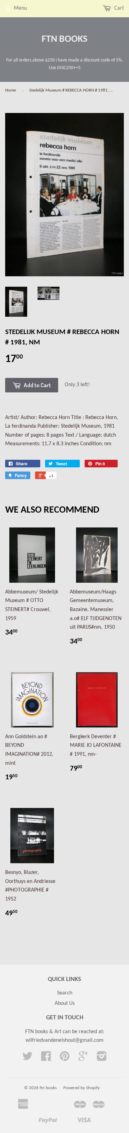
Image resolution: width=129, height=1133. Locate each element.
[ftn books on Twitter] (27, 1058)
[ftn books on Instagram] (102, 1058)
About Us (65, 1003)
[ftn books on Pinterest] (65, 1058)
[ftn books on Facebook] (46, 1058)
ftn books (64, 39)
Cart (118, 8)
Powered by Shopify (81, 1088)
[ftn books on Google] (83, 1058)
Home (10, 90)
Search (64, 993)
